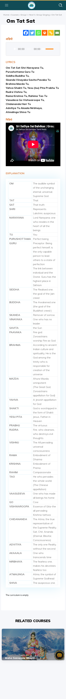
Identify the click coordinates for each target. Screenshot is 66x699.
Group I (24, 15)
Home (6, 15)
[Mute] (43, 49)
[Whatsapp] (38, 33)
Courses (15, 15)
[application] (33, 49)
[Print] (44, 33)
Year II (32, 15)
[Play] (14, 49)
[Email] (57, 33)
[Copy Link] (51, 33)
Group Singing (43, 15)
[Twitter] (32, 33)
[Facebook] (26, 33)
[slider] (49, 49)
